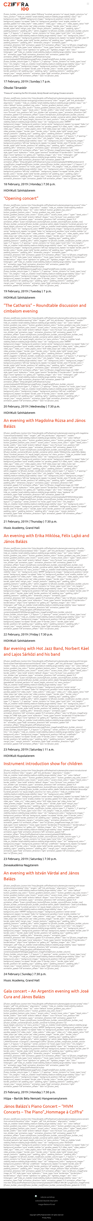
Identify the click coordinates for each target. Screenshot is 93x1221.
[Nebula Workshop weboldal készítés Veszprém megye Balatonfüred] (46, 1200)
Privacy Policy (46, 1218)
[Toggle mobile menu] (88, 3)
